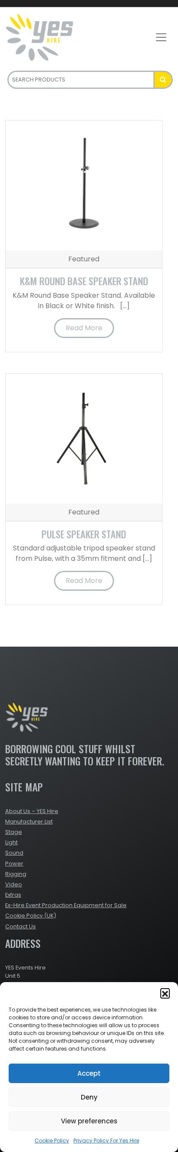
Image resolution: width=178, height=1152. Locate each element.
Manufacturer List (29, 821)
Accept (89, 1073)
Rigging (15, 874)
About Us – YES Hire (31, 811)
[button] (165, 993)
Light (11, 842)
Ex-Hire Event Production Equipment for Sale (66, 905)
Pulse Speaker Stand (83, 534)
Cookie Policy (52, 1140)
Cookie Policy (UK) (30, 915)
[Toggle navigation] (161, 37)
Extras (13, 894)
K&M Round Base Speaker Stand (84, 280)
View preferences (89, 1121)
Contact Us (20, 926)
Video (13, 884)
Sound (14, 852)
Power (14, 863)
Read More (84, 328)
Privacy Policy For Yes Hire (106, 1140)
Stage (13, 832)
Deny (89, 1097)
